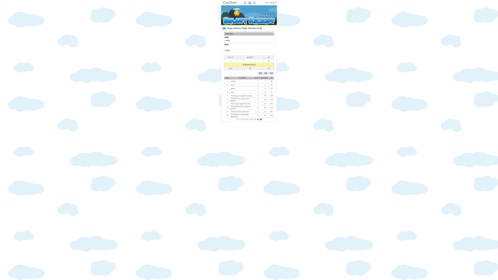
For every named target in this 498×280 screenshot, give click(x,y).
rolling (233, 81)
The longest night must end (240, 104)
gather (233, 88)
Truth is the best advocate (240, 112)
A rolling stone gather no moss (241, 96)
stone (233, 85)
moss (232, 92)
